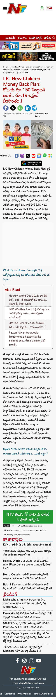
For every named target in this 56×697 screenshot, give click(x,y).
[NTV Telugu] (17, 8)
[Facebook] (17, 156)
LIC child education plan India (30, 526)
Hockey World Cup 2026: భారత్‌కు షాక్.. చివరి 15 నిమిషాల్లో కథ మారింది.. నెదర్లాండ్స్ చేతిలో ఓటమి (28, 299)
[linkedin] (28, 108)
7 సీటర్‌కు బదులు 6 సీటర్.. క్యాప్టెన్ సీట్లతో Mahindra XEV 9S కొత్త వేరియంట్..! (22, 648)
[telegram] (35, 108)
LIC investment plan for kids (34, 530)
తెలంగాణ (22, 37)
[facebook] (6, 108)
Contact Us (10, 694)
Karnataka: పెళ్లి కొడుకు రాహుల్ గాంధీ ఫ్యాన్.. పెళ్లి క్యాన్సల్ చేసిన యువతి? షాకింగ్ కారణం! (27, 615)
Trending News (17, 66)
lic (13, 526)
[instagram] (24, 661)
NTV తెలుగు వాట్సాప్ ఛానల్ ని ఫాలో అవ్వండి (28, 516)
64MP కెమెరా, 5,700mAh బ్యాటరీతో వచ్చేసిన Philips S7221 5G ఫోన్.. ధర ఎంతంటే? (26, 625)
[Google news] (39, 156)
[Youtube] (33, 156)
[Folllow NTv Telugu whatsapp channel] (42, 8)
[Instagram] (22, 156)
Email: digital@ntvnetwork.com (28, 683)
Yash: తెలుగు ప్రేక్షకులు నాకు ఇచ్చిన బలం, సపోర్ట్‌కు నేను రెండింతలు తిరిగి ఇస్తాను (27, 552)
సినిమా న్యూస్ (35, 37)
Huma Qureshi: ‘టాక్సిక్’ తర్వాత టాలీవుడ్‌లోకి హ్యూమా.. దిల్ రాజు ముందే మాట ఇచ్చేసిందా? (25, 576)
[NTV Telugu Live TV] (49, 8)
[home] (1, 37)
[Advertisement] (28, 242)
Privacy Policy (24, 694)
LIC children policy (11, 530)
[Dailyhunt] (50, 156)
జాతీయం (48, 37)
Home (5, 66)
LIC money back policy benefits (17, 534)
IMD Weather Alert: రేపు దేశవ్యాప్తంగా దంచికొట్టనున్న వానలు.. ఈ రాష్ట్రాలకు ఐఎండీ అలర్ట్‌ (29, 313)
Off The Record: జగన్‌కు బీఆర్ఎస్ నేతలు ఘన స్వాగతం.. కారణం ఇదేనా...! (27, 324)
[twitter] (13, 108)
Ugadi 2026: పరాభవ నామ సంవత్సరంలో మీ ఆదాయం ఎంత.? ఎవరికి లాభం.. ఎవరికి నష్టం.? (25, 451)
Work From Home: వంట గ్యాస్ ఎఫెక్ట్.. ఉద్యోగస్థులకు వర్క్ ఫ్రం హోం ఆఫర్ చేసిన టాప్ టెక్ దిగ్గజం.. (26, 275)
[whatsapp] (20, 108)
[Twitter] (28, 156)
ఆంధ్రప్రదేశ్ (10, 37)
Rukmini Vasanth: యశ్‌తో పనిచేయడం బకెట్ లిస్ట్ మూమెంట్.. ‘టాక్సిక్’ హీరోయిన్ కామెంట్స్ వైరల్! (27, 586)
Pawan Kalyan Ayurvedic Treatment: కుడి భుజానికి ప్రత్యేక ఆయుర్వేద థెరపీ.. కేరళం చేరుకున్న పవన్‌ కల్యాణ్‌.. (27, 338)
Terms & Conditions (43, 694)
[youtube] (38, 661)
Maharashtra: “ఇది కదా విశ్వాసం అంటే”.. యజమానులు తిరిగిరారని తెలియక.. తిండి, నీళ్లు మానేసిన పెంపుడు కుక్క (25, 603)
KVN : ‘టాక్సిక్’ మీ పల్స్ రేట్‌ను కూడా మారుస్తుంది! (27, 544)
